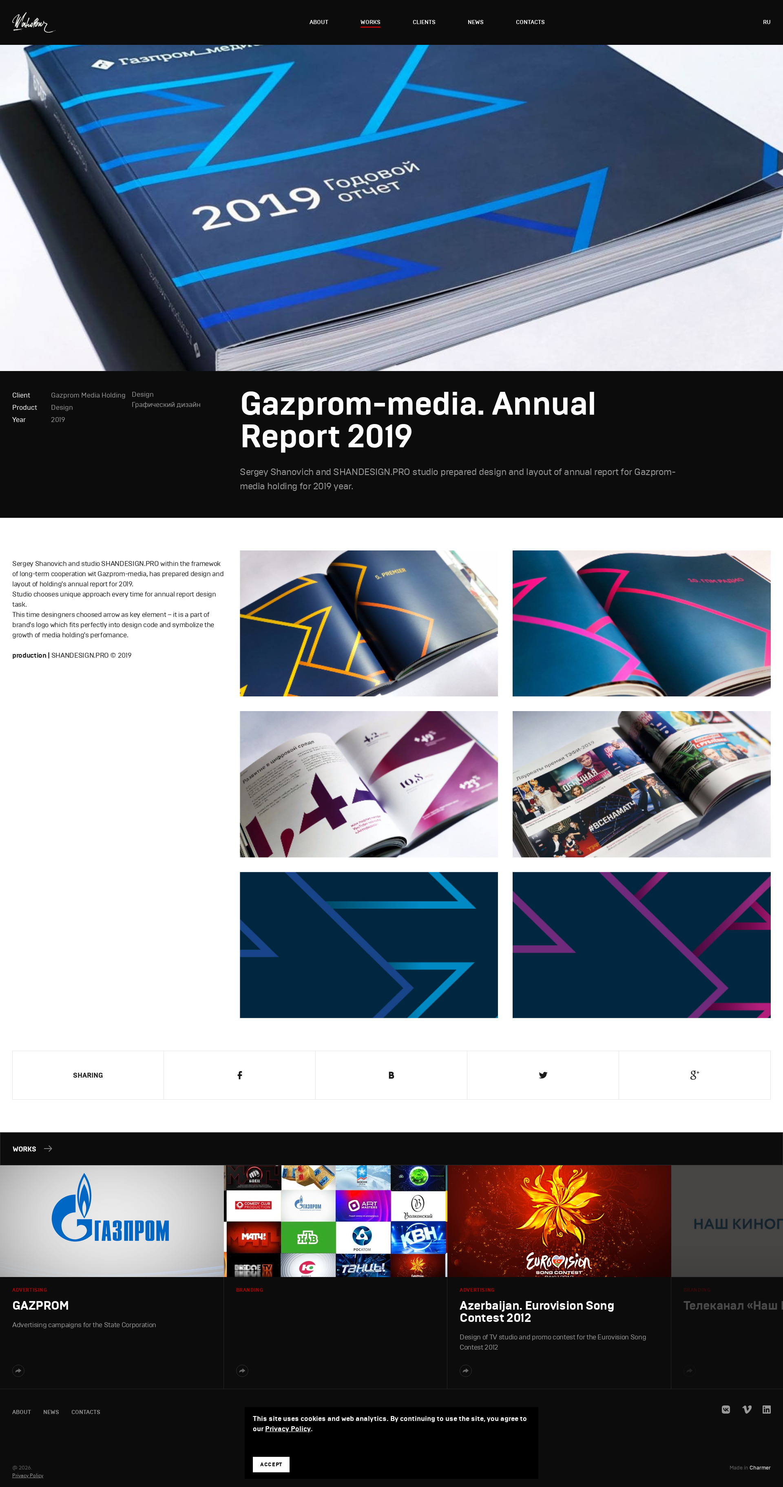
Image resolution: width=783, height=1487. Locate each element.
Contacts (530, 22)
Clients (424, 22)
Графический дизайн (166, 404)
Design (62, 407)
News (476, 22)
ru (767, 22)
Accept (271, 1464)
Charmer (760, 1468)
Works (370, 22)
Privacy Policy (27, 1475)
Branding (249, 1290)
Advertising (29, 1290)
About (319, 22)
